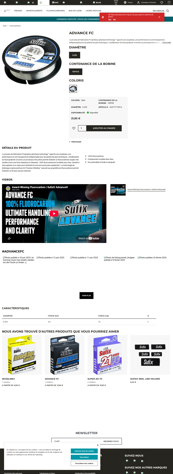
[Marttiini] (85, 2)
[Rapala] (8, 2)
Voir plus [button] (86, 296)
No (114, 19)
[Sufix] (43, 2)
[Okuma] (20, 2)
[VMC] (55, 2)
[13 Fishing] (32, 2)
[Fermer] (98, 445)
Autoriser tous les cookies (84, 451)
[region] (52, 456)
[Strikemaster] (70, 2)
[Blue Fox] (97, 2)
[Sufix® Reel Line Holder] (150, 355)
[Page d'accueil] (7, 11)
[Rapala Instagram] (135, 465)
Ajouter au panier (104, 128)
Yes (109, 19)
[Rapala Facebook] (128, 465)
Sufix (4, 26)
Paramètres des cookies (84, 463)
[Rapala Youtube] (143, 465)
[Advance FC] (65, 355)
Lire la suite (166, 42)
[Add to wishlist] (73, 128)
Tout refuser (84, 457)
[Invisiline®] (22, 355)
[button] (167, 10)
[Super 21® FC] (107, 355)
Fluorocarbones (15, 26)
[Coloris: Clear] (73, 89)
